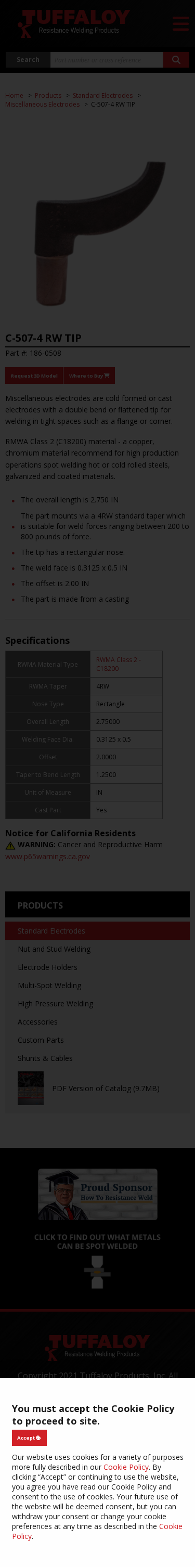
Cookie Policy (126, 1467)
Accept (26, 1437)
